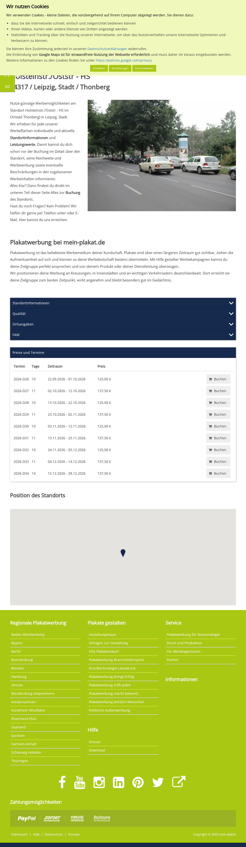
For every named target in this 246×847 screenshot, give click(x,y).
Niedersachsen (23, 702)
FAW (15, 334)
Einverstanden (144, 68)
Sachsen (18, 735)
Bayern (17, 643)
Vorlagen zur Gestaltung (108, 643)
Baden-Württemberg (27, 634)
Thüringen (19, 760)
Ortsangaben (23, 324)
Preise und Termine (28, 352)
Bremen (17, 668)
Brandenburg (22, 659)
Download (97, 750)
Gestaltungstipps (102, 634)
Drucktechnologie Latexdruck (112, 668)
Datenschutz (54, 834)
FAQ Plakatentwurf (104, 651)
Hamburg (18, 676)
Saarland (18, 727)
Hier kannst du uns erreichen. (43, 219)
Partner (173, 659)
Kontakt (74, 834)
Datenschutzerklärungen (107, 48)
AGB (36, 834)
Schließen (99, 68)
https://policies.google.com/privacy (124, 60)
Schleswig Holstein (26, 752)
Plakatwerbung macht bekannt (113, 693)
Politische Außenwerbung (109, 710)
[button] (123, 553)
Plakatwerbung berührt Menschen (116, 702)
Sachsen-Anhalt (24, 744)
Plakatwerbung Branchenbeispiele (116, 659)
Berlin (16, 651)
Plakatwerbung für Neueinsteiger (193, 634)
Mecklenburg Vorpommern (33, 693)
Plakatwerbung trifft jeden (110, 685)
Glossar (95, 741)
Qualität (18, 313)
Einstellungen (120, 68)
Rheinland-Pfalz (24, 718)
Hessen (17, 685)
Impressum (19, 834)
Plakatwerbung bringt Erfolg (111, 676)
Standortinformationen (30, 303)
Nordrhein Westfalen (28, 710)
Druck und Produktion (184, 643)
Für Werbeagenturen (183, 651)
